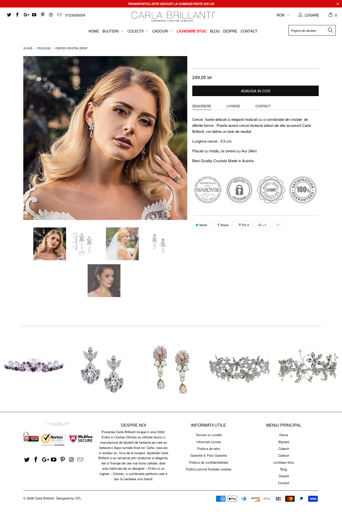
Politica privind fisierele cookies (209, 469)
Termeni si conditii (209, 434)
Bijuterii (111, 31)
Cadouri (160, 31)
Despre (230, 31)
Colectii (136, 31)
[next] (178, 138)
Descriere (201, 106)
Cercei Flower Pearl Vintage (171, 369)
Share (224, 225)
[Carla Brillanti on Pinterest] (42, 15)
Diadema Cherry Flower (308, 369)
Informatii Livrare (209, 441)
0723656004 (75, 15)
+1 (264, 225)
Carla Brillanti (44, 498)
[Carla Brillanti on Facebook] (17, 15)
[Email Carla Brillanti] (59, 15)
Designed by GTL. (69, 498)
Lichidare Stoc (192, 31)
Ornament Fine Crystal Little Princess (34, 369)
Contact (249, 31)
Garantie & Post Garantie (208, 455)
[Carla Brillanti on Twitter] (8, 15)
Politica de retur (208, 448)
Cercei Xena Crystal (102, 369)
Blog (215, 31)
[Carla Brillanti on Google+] (25, 15)
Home (93, 31)
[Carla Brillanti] (172, 16)
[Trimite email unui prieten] (278, 224)
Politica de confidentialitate (208, 462)
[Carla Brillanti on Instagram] (50, 15)
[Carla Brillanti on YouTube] (34, 15)
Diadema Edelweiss (239, 369)
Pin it (245, 225)
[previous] (32, 138)
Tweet (203, 225)
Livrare (233, 106)
